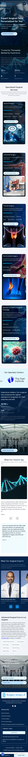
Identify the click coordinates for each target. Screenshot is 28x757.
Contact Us (14, 650)
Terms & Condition (10, 747)
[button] (24, 3)
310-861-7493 (14, 732)
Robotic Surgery (6, 650)
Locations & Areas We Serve (8, 641)
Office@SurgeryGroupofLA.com (10, 736)
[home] (9, 3)
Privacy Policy (19, 747)
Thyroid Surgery (6, 647)
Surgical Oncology (16, 647)
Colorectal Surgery (15, 644)
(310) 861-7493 (5, 638)
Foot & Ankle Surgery (6, 721)
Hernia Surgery (6, 644)
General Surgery (20, 641)
